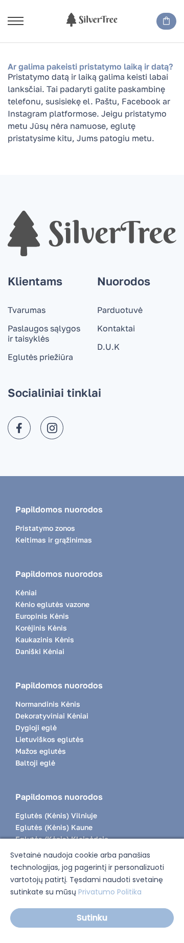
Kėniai (26, 592)
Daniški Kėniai (39, 651)
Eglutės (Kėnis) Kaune (54, 827)
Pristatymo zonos (45, 528)
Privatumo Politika (110, 892)
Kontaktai (116, 328)
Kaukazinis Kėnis (44, 639)
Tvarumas (26, 310)
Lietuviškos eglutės (49, 739)
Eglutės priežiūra (40, 357)
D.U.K (108, 347)
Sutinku (92, 918)
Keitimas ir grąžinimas (53, 539)
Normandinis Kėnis (47, 704)
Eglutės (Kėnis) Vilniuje (56, 815)
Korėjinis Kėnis (41, 627)
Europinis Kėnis (42, 616)
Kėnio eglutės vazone (52, 604)
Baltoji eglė (35, 762)
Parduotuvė (120, 310)
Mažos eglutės (40, 751)
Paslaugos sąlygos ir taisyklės (44, 333)
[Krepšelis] (166, 21)
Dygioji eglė (36, 727)
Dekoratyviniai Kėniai (51, 715)
